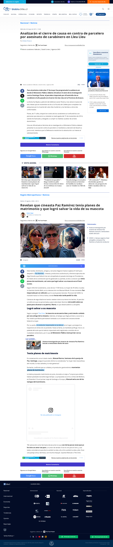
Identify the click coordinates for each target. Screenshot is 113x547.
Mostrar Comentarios (52, 145)
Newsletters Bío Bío (59, 2)
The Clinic (41, 313)
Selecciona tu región (12, 2)
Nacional (13, 14)
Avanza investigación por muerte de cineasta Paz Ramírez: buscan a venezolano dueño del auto (63, 342)
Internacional (23, 14)
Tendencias (47, 14)
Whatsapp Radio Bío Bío (100, 537)
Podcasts (6, 14)
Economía (32, 14)
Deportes (39, 14)
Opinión (54, 14)
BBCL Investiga (63, 14)
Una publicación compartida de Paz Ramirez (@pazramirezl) (51, 438)
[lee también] (34, 345)
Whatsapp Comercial (69, 536)
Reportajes (7, 524)
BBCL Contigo (73, 14)
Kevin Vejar (30, 213)
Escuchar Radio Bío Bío (99, 2)
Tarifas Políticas (8, 536)
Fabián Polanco (27, 41)
